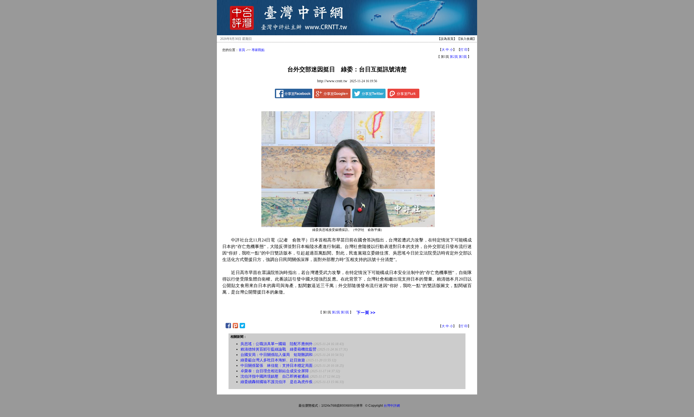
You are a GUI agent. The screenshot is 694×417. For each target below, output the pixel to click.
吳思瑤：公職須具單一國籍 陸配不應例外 (276, 344)
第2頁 (454, 57)
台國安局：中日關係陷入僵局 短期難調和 (276, 355)
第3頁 (463, 57)
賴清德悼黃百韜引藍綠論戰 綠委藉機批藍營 (278, 349)
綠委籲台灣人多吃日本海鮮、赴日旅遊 (272, 360)
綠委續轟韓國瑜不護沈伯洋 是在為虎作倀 (276, 382)
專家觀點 (258, 50)
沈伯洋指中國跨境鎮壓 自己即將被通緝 (274, 376)
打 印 (464, 50)
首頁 (242, 50)
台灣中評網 (392, 406)
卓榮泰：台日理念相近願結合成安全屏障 (274, 371)
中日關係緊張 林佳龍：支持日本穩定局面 (276, 366)
